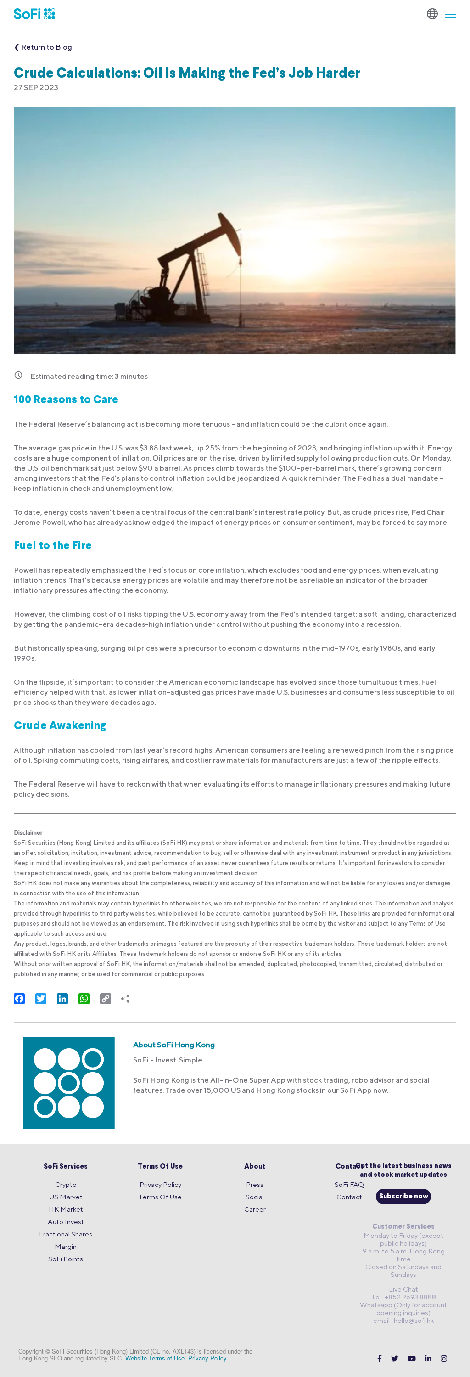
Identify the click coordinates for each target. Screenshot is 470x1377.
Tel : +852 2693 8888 (403, 1297)
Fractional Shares (65, 1234)
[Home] (38, 14)
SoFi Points (65, 1259)
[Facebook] (379, 1359)
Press (254, 1184)
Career (255, 1209)
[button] (447, 14)
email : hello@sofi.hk (403, 1320)
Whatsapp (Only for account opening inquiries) (403, 1308)
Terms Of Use (160, 1166)
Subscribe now (403, 1196)
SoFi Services (66, 1166)
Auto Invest (66, 1221)
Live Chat (403, 1289)
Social (255, 1197)
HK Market (66, 1209)
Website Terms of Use (155, 1358)
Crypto (66, 1184)
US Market (66, 1197)
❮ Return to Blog (43, 47)
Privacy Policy (160, 1184)
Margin (66, 1246)
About (254, 1166)
